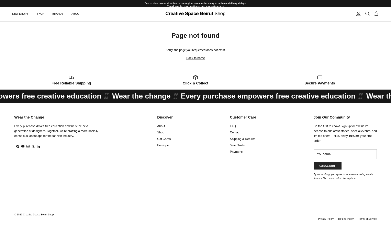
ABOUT (76, 13)
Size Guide (237, 145)
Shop (160, 132)
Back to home (195, 58)
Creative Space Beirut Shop (38, 214)
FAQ (233, 126)
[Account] (357, 13)
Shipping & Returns (243, 139)
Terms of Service (367, 218)
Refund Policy (346, 218)
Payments (237, 151)
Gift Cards (164, 139)
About (161, 126)
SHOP (40, 13)
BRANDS (57, 13)
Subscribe (327, 165)
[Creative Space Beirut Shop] (195, 14)
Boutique (163, 145)
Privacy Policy (326, 218)
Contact (235, 132)
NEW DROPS (20, 13)
